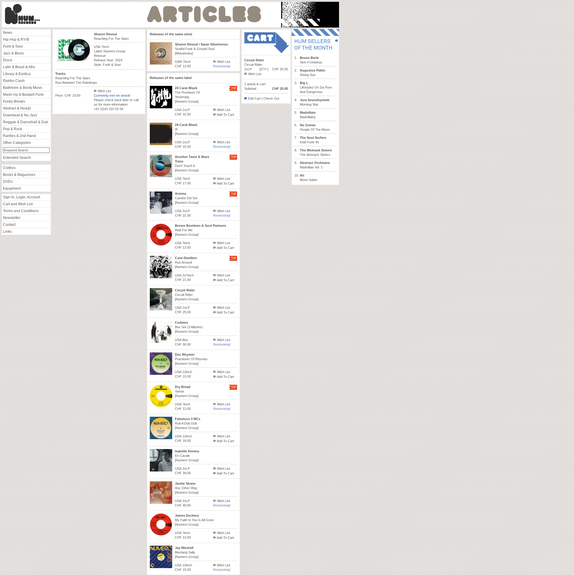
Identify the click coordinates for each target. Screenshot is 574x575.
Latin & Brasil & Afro (19, 67)
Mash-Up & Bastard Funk (23, 94)
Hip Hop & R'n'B (16, 39)
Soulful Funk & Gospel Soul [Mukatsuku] (201, 48)
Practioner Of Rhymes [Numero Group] (191, 359)
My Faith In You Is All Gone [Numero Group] (194, 520)
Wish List (104, 91)
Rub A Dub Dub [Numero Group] (187, 423)
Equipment (12, 188)
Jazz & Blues (13, 53)
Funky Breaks (14, 101)
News (7, 33)
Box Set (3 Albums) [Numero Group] (189, 327)
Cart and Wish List (18, 204)
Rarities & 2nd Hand (19, 136)
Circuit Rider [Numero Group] (187, 294)
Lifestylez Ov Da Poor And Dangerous (316, 87)
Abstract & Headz (17, 108)
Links (7, 231)
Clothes (9, 168)
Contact (9, 225)
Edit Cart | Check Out (263, 98)
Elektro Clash (14, 81)
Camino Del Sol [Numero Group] (187, 198)
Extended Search (17, 158)
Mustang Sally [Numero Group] (187, 552)
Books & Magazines (19, 175)
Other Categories (17, 143)
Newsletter (11, 218)
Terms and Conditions (21, 211)
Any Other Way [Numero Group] (187, 488)
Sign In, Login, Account (21, 197)
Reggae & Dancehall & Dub (25, 122)
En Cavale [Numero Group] (187, 455)
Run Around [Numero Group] (187, 262)
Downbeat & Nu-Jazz (20, 115)
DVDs (8, 182)
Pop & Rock (12, 129)
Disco (7, 60)
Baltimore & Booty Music (22, 88)
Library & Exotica (16, 74)
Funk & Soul (13, 46)
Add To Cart (225, 114)
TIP (233, 88)
